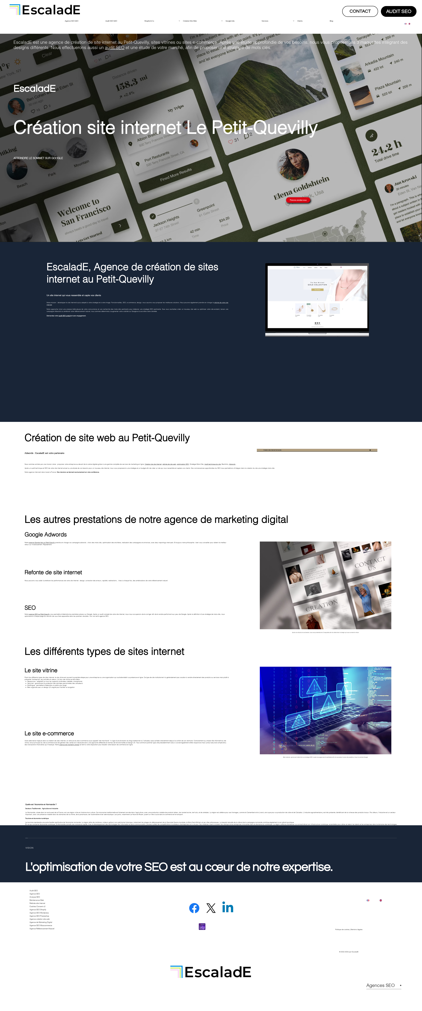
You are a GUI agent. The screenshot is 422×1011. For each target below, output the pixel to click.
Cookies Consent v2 (37, 906)
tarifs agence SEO (102, 616)
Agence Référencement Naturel (42, 928)
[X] (211, 908)
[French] (405, 24)
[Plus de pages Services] (293, 20)
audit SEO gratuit (65, 316)
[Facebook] (194, 908)
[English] (409, 24)
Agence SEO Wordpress (39, 913)
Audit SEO (34, 890)
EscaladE (355, 952)
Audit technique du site (213, 464)
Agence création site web (40, 919)
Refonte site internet (37, 903)
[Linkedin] (228, 908)
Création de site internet (153, 464)
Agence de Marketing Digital (41, 922)
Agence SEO (35, 894)
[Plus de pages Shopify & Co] (179, 20)
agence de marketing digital (69, 745)
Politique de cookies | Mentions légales (349, 929)
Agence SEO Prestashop (39, 916)
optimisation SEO (183, 464)
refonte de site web (169, 464)
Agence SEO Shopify (38, 909)
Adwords (232, 464)
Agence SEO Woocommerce (41, 925)
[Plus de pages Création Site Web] (222, 20)
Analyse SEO (35, 897)
